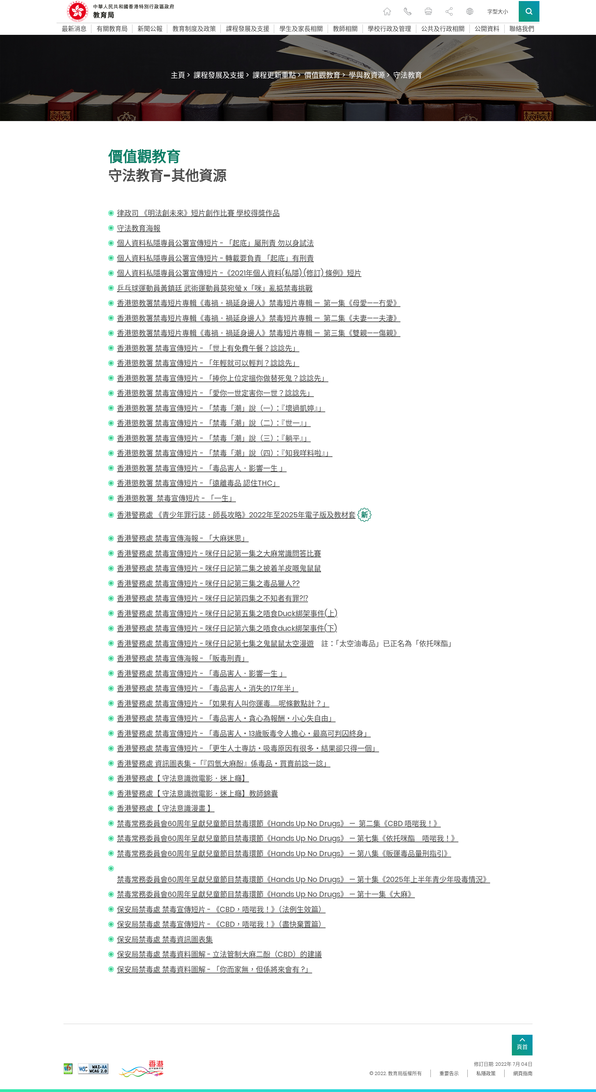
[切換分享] (449, 11)
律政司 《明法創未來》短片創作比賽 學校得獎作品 (198, 213)
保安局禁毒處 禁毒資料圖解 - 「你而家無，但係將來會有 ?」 (214, 969)
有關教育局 (112, 29)
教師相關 (345, 29)
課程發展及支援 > (221, 75)
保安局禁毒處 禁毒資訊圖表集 (165, 939)
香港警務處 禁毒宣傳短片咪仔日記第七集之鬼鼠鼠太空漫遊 (215, 643)
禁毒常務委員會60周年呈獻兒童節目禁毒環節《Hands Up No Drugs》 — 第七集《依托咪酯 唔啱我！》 (287, 838)
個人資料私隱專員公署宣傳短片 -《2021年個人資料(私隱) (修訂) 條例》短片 (239, 273)
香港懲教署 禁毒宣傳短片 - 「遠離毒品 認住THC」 (198, 483)
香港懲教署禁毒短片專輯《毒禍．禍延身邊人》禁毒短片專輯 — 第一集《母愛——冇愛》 (258, 303)
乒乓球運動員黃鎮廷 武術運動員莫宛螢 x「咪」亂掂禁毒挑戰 (214, 288)
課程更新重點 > (276, 75)
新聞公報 (150, 29)
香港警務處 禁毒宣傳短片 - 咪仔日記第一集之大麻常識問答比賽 (219, 553)
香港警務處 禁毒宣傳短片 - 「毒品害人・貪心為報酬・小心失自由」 (226, 718)
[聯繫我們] (407, 11)
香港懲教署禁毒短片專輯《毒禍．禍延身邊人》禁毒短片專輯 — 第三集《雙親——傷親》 (258, 333)
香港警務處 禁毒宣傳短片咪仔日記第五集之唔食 (227, 613)
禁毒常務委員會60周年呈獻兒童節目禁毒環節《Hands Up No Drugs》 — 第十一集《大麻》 (266, 894)
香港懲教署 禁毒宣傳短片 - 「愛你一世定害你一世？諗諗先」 (215, 393)
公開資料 (487, 29)
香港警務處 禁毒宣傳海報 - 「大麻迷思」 (183, 538)
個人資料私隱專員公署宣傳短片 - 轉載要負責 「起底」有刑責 (215, 258)
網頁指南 (523, 1073)
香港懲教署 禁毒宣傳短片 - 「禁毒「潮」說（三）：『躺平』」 (214, 438)
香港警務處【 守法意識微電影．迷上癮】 (183, 778)
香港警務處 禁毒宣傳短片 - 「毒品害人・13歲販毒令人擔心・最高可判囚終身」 (244, 733)
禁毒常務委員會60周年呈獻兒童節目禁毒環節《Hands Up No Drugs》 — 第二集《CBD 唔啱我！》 (279, 823)
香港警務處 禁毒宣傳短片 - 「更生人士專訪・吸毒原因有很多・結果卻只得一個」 (248, 748)
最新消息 (74, 29)
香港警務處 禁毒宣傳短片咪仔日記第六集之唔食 (227, 628)
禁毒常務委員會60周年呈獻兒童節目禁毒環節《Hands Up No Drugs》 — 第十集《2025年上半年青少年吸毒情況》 (303, 879)
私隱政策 (486, 1073)
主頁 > (180, 75)
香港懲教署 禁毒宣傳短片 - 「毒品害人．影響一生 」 (202, 468)
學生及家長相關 (301, 29)
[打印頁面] (428, 11)
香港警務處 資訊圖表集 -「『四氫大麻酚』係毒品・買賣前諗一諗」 (223, 763)
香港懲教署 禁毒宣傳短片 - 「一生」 (176, 498)
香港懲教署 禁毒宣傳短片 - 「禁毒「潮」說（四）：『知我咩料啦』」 (224, 453)
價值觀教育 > (324, 75)
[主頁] (387, 11)
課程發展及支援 (247, 29)
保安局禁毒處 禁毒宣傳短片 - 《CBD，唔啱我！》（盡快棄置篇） (221, 924)
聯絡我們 (521, 29)
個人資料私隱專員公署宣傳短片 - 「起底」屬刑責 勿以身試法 (215, 243)
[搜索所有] (529, 11)
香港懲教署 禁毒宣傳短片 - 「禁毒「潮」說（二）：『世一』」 (214, 423)
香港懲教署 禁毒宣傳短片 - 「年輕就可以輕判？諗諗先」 (208, 363)
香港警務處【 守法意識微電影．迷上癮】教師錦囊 (197, 793)
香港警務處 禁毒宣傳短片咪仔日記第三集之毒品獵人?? (208, 583)
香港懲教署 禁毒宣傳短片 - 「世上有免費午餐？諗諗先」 (208, 348)
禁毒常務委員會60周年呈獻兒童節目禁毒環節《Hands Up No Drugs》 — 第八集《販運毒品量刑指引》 (284, 853)
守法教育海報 (138, 228)
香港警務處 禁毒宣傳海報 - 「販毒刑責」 (183, 658)
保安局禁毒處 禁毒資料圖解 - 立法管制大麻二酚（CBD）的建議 (219, 954)
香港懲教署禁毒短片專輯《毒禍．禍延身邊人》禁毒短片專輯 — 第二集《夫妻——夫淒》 (258, 318)
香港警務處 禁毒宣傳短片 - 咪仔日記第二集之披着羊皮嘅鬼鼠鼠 (219, 568)
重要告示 (449, 1073)
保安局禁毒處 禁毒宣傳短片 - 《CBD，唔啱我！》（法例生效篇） (221, 909)
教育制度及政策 (194, 29)
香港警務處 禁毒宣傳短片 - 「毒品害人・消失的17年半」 (207, 688)
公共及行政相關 (443, 29)
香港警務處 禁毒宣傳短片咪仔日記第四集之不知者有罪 (212, 598)
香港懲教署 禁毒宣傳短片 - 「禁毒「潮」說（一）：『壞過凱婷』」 (221, 408)
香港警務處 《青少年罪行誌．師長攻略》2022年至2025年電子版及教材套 (236, 515)
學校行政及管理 (389, 29)
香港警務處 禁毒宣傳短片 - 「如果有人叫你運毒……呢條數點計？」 (223, 703)
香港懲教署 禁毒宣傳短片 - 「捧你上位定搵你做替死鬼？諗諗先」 (222, 378)
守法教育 (407, 75)
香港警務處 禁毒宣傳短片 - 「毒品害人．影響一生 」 (202, 673)
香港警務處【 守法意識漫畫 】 (166, 808)
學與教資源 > (369, 75)
